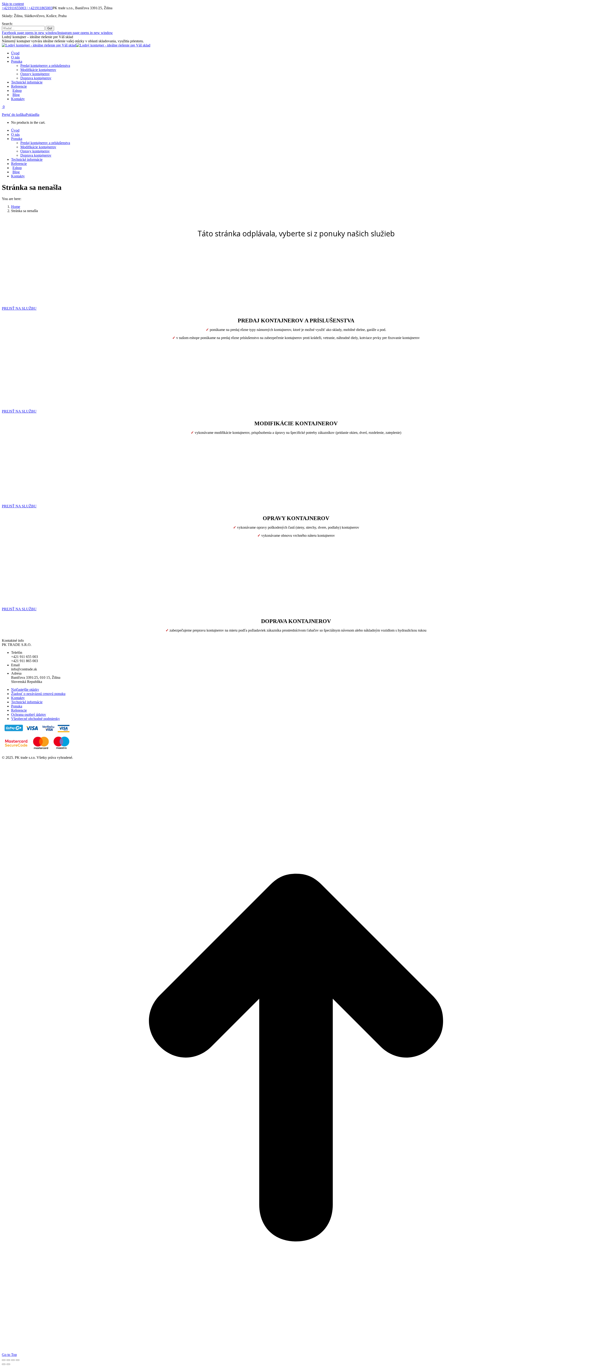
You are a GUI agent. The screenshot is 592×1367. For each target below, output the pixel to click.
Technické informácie (27, 702)
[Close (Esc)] (4, 1360)
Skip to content (13, 4)
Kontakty (18, 698)
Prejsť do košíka (14, 115)
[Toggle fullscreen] (13, 1360)
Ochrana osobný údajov (28, 714)
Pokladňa (32, 115)
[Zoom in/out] (17, 1360)
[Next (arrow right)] (8, 1364)
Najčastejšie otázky (25, 689)
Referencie (19, 710)
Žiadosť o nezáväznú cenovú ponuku (38, 694)
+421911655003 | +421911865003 (27, 8)
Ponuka (16, 706)
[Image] (25, 297)
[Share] (8, 1360)
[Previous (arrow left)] (4, 1364)
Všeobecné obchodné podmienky (35, 719)
